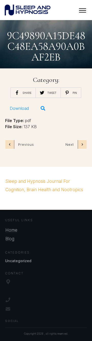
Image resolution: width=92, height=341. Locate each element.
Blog (9, 238)
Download (19, 108)
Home (11, 230)
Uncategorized (18, 261)
